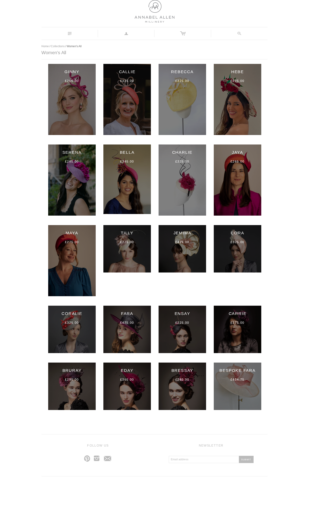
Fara (127, 313)
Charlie (182, 152)
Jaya (237, 152)
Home (45, 46)
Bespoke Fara (237, 370)
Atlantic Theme (132, 489)
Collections (58, 46)
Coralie (72, 313)
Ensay (182, 313)
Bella (127, 152)
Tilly (127, 233)
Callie (127, 72)
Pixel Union (152, 489)
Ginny (71, 72)
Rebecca (182, 72)
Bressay (182, 370)
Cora (237, 233)
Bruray (72, 370)
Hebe (237, 72)
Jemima (182, 233)
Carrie (238, 313)
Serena (72, 152)
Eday (127, 370)
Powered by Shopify (173, 489)
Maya (72, 233)
